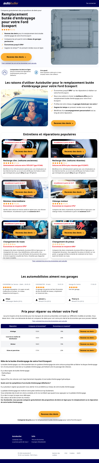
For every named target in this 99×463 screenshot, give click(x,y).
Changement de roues (14, 241)
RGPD (78, 453)
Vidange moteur (60, 201)
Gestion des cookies (56, 454)
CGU (65, 453)
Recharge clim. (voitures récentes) (68, 160)
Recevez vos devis (87, 331)
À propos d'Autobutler (39, 442)
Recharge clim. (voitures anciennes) (20, 160)
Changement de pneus (63, 241)
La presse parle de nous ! (20, 442)
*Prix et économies (38, 439)
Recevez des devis (49, 414)
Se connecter (91, 3)
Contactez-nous (17, 439)
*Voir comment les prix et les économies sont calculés (19, 63)
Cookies (72, 453)
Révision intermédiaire (14, 201)
